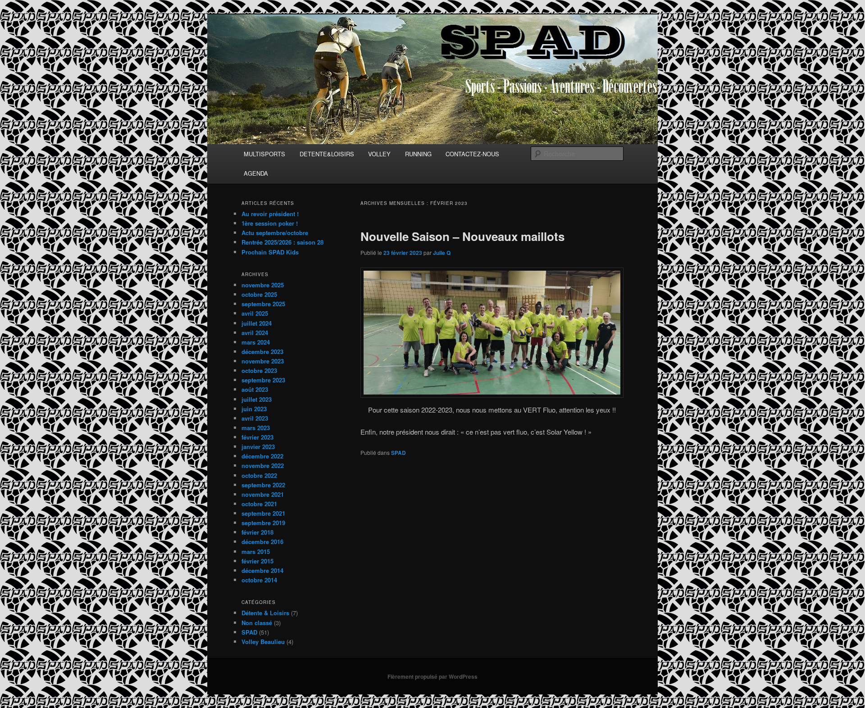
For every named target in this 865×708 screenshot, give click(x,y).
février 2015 (257, 561)
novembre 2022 (262, 465)
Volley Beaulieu (263, 641)
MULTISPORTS (264, 154)
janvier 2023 (258, 446)
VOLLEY (379, 154)
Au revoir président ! (270, 213)
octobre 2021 (259, 503)
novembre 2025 (262, 285)
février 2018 (257, 532)
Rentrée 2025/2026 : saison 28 (282, 242)
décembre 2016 (262, 541)
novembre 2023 (262, 361)
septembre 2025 (263, 304)
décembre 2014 (262, 570)
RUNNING (418, 154)
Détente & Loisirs (265, 612)
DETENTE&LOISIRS (327, 154)
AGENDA (256, 173)
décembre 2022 (262, 456)
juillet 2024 (256, 323)
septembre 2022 (263, 485)
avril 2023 (254, 418)
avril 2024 (254, 332)
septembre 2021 (263, 513)
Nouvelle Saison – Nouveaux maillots (462, 236)
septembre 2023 (263, 380)
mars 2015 (255, 551)
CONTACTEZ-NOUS (472, 154)
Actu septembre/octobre (274, 232)
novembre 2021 (262, 494)
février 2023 (257, 437)
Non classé (256, 622)
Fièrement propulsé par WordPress (432, 676)
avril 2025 (254, 313)
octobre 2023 (259, 370)
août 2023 (254, 389)
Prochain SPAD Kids (270, 252)
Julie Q (442, 253)
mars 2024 (255, 342)
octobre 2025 (259, 294)
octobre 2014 (259, 580)
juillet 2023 (256, 399)
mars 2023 (255, 427)
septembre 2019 (263, 522)
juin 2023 (254, 408)
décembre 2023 (262, 351)
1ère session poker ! (269, 223)
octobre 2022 (259, 475)
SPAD (398, 453)
